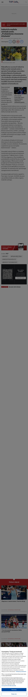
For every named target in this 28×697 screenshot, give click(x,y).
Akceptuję (13, 689)
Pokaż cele (14, 694)
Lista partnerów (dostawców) (9, 685)
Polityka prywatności (21, 671)
